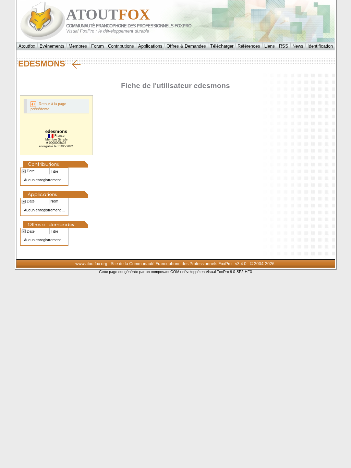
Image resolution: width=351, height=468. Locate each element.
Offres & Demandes (186, 46)
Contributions (121, 46)
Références (249, 46)
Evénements (51, 46)
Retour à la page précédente (48, 106)
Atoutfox (27, 46)
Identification (320, 46)
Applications (150, 46)
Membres (78, 46)
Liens (269, 46)
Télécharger (221, 46)
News (297, 46)
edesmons (45, 63)
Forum (97, 46)
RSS (283, 46)
